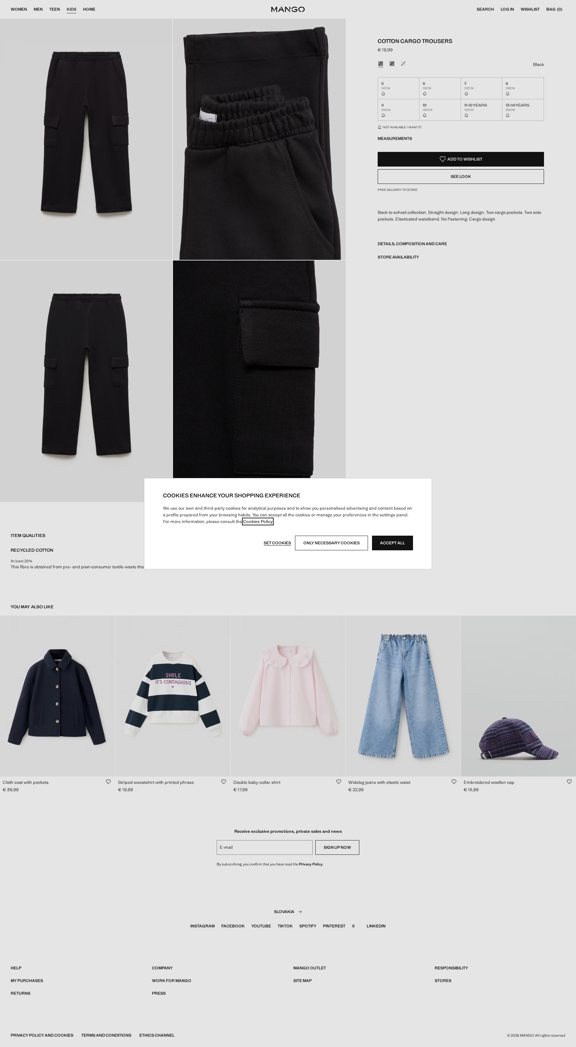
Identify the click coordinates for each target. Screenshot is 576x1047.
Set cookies (277, 543)
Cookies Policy (258, 521)
